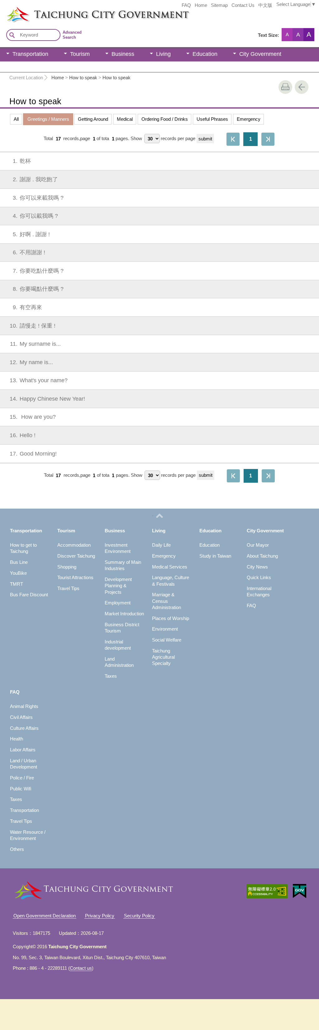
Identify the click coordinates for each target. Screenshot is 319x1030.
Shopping (66, 566)
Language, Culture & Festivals (170, 580)
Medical (125, 119)
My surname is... (35, 344)
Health (16, 738)
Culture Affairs (24, 728)
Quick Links (259, 577)
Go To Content (76, 4)
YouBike (18, 573)
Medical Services (169, 566)
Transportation (30, 54)
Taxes (111, 676)
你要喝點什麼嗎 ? (38, 289)
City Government (260, 54)
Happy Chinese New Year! (47, 399)
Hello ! (23, 435)
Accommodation (74, 545)
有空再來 (27, 307)
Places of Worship (170, 618)
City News (257, 566)
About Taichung (262, 556)
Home (201, 5)
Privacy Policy (99, 915)
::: (2, 8)
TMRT (16, 584)
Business (123, 54)
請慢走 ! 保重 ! (32, 326)
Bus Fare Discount (29, 594)
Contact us (81, 968)
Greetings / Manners (48, 119)
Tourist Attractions (75, 577)
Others (17, 849)
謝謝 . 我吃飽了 (35, 179)
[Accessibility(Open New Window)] (267, 891)
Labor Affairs (23, 749)
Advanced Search (72, 35)
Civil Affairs (21, 717)
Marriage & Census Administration (166, 601)
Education (205, 54)
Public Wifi (20, 788)
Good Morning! (33, 454)
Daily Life (161, 545)
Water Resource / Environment (27, 835)
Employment (118, 602)
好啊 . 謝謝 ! (31, 234)
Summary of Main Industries (123, 565)
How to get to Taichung (23, 548)
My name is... (31, 362)
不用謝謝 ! (29, 252)
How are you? (33, 417)
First (233, 139)
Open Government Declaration (44, 915)
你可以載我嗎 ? (35, 216)
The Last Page (267, 139)
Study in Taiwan (215, 556)
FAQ (186, 5)
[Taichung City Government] (162, 14)
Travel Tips (68, 588)
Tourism (80, 54)
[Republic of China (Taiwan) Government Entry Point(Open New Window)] (299, 891)
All (16, 119)
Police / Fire (22, 777)
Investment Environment (118, 548)
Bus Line (19, 562)
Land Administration (119, 662)
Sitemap (219, 5)
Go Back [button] (301, 87)
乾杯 (22, 161)
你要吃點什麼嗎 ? (38, 271)
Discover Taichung (76, 556)
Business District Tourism (122, 627)
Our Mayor (258, 545)
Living (163, 54)
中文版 (265, 5)
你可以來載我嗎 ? (38, 198)
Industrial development (118, 645)
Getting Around (93, 119)
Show (136, 138)
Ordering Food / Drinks (164, 119)
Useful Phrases (212, 119)
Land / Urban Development (23, 763)
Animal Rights (24, 706)
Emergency (248, 119)
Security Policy (139, 915)
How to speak (83, 77)
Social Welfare (166, 639)
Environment (165, 629)
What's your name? (39, 380)
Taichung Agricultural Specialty (163, 657)
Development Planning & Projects (118, 586)
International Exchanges (259, 591)
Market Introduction (124, 613)
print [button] (285, 87)
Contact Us (243, 5)
